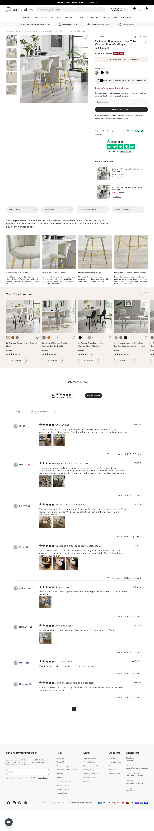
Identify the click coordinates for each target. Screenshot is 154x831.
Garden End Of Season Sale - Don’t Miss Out (77, 2)
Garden (26, 17)
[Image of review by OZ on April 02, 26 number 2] (59, 440)
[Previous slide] (23, 69)
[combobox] (23, 412)
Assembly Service (63, 789)
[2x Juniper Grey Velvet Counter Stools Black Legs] (103, 173)
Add (119, 178)
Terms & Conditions (91, 773)
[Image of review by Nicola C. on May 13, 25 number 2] (59, 481)
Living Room (55, 17)
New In (106, 17)
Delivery (59, 773)
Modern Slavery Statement (93, 765)
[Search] (39, 10)
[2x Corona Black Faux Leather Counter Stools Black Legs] (95, 316)
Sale (115, 17)
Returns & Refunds (63, 781)
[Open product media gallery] (85, 38)
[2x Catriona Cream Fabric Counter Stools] (23, 316)
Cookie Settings (89, 762)
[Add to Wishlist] (146, 41)
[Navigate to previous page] (68, 708)
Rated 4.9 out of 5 (100, 25)
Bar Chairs (36, 31)
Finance (59, 777)
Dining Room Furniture (23, 31)
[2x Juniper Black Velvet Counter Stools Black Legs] (103, 192)
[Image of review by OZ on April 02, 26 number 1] (45, 440)
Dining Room (40, 17)
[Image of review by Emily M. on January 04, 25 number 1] (45, 522)
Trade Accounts (62, 785)
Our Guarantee (115, 762)
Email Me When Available (121, 109)
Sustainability (114, 773)
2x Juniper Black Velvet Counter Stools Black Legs (127, 188)
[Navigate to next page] (86, 708)
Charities (112, 765)
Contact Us (60, 762)
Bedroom (69, 17)
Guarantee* (128, 25)
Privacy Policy (42, 778)
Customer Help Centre (65, 765)
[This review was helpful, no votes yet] (133, 454)
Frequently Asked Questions (67, 769)
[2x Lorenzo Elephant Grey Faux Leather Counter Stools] (59, 316)
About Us (60, 758)
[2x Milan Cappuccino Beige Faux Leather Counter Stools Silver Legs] (131, 316)
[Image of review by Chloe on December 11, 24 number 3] (72, 563)
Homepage (10, 31)
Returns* (70, 25)
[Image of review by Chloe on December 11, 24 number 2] (59, 563)
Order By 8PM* (36, 25)
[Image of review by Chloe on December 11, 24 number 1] (45, 563)
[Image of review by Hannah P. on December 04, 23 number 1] (45, 638)
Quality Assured (89, 758)
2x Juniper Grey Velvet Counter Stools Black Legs (127, 170)
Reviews (112, 769)
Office (80, 17)
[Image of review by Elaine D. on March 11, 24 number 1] (45, 602)
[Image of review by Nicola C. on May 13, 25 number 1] (45, 481)
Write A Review (93, 396)
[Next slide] (84, 69)
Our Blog (112, 758)
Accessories (92, 17)
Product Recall (62, 793)
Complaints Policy (90, 777)
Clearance (126, 17)
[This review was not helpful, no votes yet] (138, 454)
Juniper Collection (139, 37)
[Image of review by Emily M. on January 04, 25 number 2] (59, 522)
